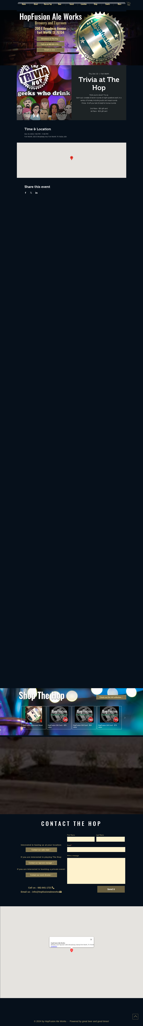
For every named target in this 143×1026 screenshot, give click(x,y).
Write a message (73, 855)
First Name (71, 835)
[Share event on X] (31, 193)
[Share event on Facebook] (25, 193)
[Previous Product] (18, 717)
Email (69, 845)
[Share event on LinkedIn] (36, 193)
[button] (60, 4)
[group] (71, 717)
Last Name (100, 835)
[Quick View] (34, 714)
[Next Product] (125, 717)
